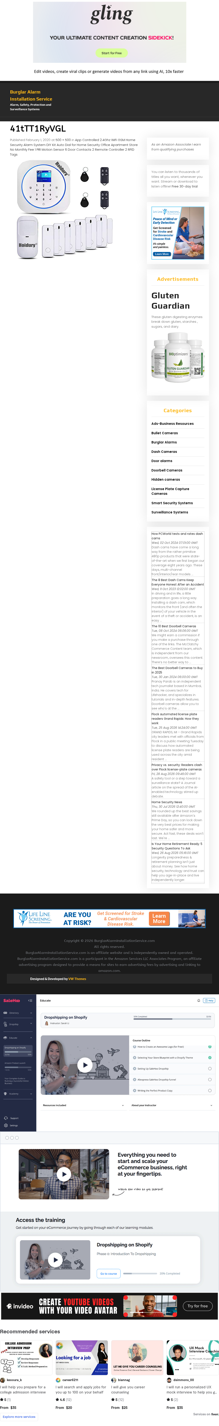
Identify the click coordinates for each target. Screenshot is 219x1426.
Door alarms (161, 461)
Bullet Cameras (164, 433)
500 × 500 (63, 140)
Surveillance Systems (169, 512)
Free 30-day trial (185, 186)
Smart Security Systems (172, 503)
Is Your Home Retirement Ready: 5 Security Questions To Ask (177, 846)
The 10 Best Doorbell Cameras (174, 626)
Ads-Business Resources (172, 423)
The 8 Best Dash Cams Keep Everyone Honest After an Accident (178, 582)
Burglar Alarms (164, 442)
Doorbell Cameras (166, 470)
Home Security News (167, 802)
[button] (109, 119)
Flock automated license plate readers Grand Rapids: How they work (175, 718)
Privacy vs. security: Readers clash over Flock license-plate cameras (177, 767)
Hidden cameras (165, 479)
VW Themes (77, 979)
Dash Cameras (164, 451)
